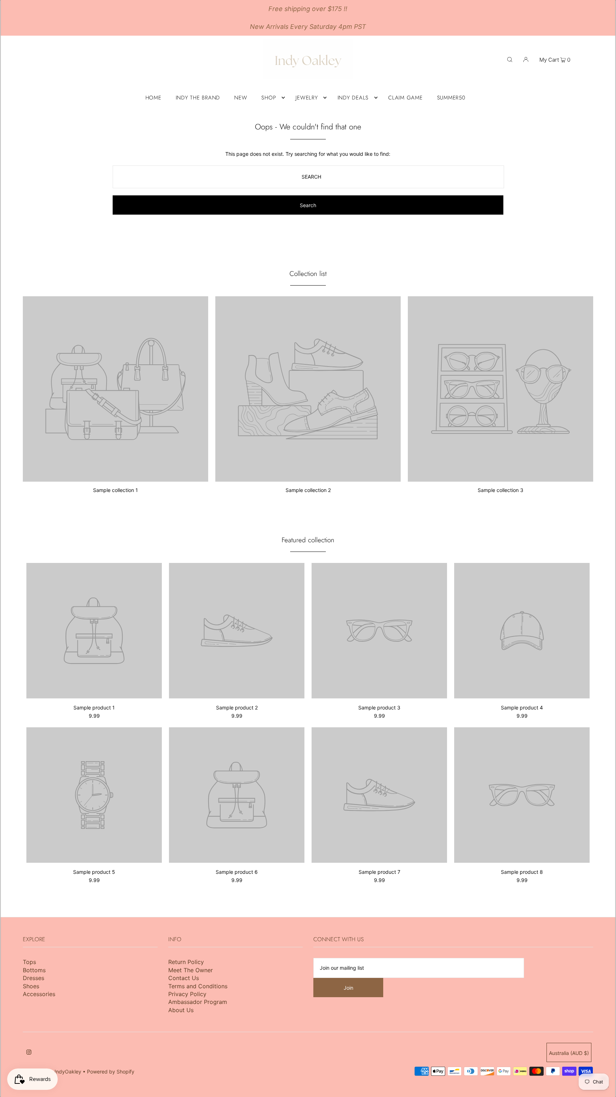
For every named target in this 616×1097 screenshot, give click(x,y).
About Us (181, 1010)
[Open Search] (509, 59)
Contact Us (183, 977)
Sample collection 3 (500, 490)
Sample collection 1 (115, 490)
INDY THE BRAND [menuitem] (198, 98)
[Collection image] (115, 479)
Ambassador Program (197, 1001)
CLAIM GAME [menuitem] (405, 98)
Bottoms (34, 970)
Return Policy (186, 961)
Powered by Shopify (110, 1071)
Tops (29, 961)
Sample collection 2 (308, 490)
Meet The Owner (190, 970)
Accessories (39, 994)
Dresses (33, 977)
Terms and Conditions (197, 986)
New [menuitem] (240, 98)
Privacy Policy (187, 994)
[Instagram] (28, 1053)
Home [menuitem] (153, 98)
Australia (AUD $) (569, 1053)
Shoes (31, 986)
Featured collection (308, 540)
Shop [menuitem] (268, 98)
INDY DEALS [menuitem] (353, 98)
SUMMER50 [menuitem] (451, 98)
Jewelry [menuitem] (307, 98)
